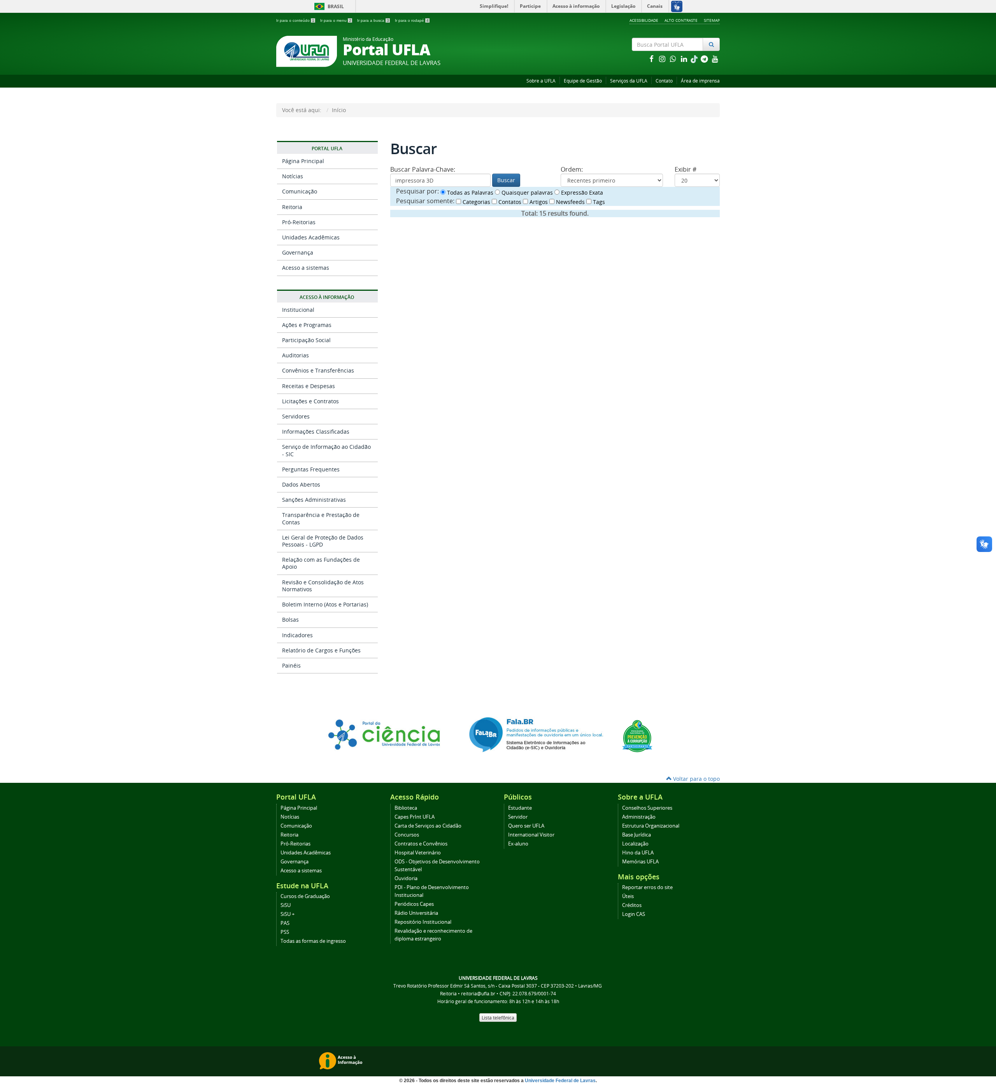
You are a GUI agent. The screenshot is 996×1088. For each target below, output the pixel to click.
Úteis (628, 896)
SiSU (286, 905)
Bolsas (290, 619)
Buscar (506, 180)
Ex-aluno (518, 843)
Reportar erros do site (647, 887)
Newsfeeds (569, 202)
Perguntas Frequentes (311, 469)
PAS (285, 923)
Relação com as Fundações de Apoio (321, 563)
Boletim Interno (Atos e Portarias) (325, 604)
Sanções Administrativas (314, 499)
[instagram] (663, 58)
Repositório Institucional (423, 922)
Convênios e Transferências (318, 370)
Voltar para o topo (696, 778)
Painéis (291, 665)
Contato (664, 80)
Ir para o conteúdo (295, 20)
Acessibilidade (644, 20)
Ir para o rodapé (412, 20)
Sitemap (712, 20)
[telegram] (705, 58)
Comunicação (299, 191)
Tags (598, 202)
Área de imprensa (700, 80)
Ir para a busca (373, 20)
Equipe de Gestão (583, 80)
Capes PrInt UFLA (415, 817)
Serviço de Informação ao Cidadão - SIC (326, 450)
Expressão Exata (581, 192)
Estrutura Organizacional (650, 826)
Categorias (475, 202)
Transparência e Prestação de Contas (320, 518)
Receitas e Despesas (308, 386)
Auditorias (295, 355)
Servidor (518, 817)
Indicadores (297, 635)
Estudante (520, 808)
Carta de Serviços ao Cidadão (428, 826)
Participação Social (306, 340)
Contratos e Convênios (421, 843)
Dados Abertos (301, 484)
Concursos (407, 834)
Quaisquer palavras (526, 192)
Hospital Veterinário (418, 852)
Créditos (632, 905)
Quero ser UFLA (526, 826)
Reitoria (292, 207)
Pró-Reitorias (299, 222)
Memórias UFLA (640, 861)
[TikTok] (695, 58)
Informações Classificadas (315, 431)
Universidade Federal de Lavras (560, 1080)
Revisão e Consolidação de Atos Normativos (323, 585)
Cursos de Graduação (305, 896)
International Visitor (531, 834)
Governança (297, 252)
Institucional (298, 309)
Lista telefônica (498, 1017)
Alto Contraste (681, 20)
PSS (285, 932)
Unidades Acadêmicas (311, 237)
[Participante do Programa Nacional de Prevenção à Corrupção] (637, 735)
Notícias (292, 176)
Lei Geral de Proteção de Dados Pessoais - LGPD (322, 541)
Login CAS (633, 914)
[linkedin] (684, 58)
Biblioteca (406, 808)
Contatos (509, 202)
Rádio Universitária (416, 913)
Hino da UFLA (638, 852)
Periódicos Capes (414, 904)
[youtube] (715, 58)
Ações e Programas (306, 325)
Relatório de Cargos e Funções (321, 650)
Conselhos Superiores (647, 808)
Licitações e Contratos (310, 401)
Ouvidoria (406, 878)
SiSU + (288, 914)
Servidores (296, 416)
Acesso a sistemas (305, 267)
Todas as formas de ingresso (313, 941)
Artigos (538, 202)
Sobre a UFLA (541, 80)
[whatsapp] (673, 58)
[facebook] (652, 58)
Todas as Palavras (469, 192)
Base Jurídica (636, 834)
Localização (635, 843)
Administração (639, 817)
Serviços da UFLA (628, 80)
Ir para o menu (335, 20)
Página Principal (303, 161)
